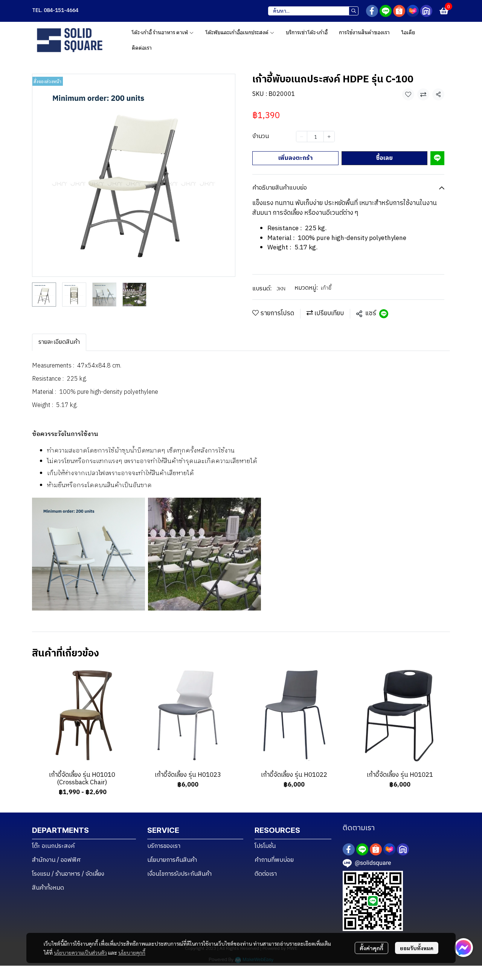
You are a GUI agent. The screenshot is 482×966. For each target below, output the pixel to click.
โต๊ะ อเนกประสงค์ (53, 846)
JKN (280, 288)
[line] (386, 11)
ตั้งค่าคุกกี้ (371, 948)
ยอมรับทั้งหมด (416, 948)
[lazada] (413, 11)
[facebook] (372, 11)
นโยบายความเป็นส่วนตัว (80, 952)
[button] (313, 11)
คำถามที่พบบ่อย (274, 860)
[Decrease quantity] (301, 136)
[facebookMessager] (463, 947)
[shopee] (399, 11)
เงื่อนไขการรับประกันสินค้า (179, 874)
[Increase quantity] (329, 136)
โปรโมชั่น (265, 846)
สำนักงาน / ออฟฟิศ (56, 860)
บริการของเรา (163, 846)
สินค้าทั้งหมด (48, 888)
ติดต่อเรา (266, 874)
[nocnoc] (426, 11)
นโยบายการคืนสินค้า (172, 860)
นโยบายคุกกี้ (131, 952)
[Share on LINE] (383, 313)
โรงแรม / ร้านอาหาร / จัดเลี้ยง (68, 874)
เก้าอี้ (326, 288)
